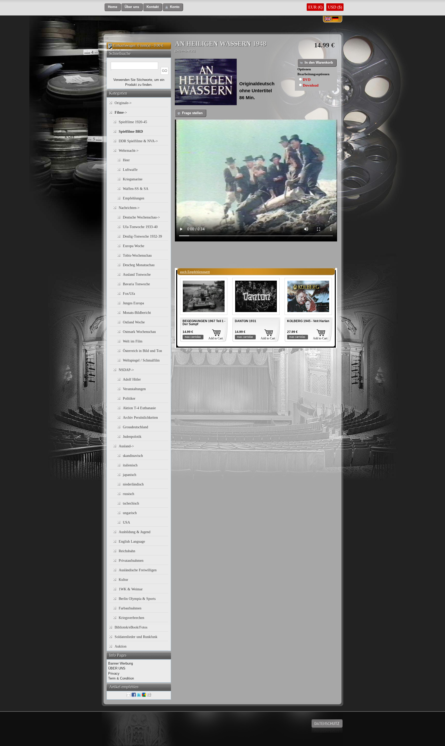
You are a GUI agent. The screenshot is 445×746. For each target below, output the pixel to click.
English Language (132, 541)
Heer (126, 160)
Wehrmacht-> (129, 151)
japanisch (129, 475)
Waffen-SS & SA (135, 189)
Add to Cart (215, 338)
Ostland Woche (134, 322)
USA (126, 522)
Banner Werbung (120, 663)
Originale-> (123, 103)
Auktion (120, 646)
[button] (112, 7)
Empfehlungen (133, 198)
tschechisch (131, 503)
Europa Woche (133, 246)
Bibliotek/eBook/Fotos (131, 627)
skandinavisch (133, 456)
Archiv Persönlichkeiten (140, 418)
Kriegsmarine (132, 179)
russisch (128, 494)
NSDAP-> (126, 370)
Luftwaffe (130, 170)
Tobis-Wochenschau (137, 255)
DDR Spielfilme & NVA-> (138, 141)
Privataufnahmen (131, 561)
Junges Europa (133, 303)
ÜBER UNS (116, 668)
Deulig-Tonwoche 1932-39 (142, 236)
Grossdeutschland (135, 427)
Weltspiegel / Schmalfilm (141, 360)
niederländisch (133, 484)
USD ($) (335, 7)
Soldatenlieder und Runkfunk (136, 637)
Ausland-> (126, 446)
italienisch (130, 465)
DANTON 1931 (245, 321)
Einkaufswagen (124, 45)
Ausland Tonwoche (137, 274)
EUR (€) (315, 7)
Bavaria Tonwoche (136, 284)
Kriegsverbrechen (131, 618)
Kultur (123, 580)
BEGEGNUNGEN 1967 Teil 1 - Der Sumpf (204, 322)
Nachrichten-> (129, 208)
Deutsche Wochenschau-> (141, 217)
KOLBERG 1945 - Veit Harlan (308, 321)
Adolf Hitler (132, 379)
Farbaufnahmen (130, 608)
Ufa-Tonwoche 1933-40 (140, 227)
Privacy (113, 673)
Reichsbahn (127, 551)
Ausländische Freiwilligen (138, 570)
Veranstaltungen (134, 389)
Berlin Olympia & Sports (137, 599)
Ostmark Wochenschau (139, 332)
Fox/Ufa (129, 294)
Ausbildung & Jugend (134, 532)
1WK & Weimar (131, 589)
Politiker (129, 398)
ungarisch (130, 513)
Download (311, 85)
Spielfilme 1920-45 (133, 122)
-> (121, 112)
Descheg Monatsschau (139, 265)
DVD (307, 80)
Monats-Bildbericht (137, 313)
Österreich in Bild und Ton (142, 351)
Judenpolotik (132, 437)
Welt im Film (132, 341)
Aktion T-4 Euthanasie (139, 408)
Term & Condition (121, 678)
